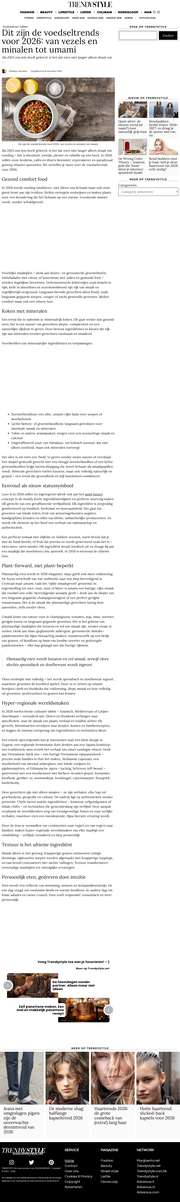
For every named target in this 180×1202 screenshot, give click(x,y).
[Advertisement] (58, 237)
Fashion (27, 12)
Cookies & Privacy (78, 1176)
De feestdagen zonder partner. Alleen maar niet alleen (74, 985)
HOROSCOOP (61, 18)
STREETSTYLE (44, 18)
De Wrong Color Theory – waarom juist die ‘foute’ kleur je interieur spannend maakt (131, 166)
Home (69, 1160)
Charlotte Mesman (18, 71)
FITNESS (29, 18)
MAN (148, 12)
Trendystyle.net (10, 26)
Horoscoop (128, 12)
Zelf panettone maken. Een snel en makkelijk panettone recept (40, 1010)
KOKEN (129, 18)
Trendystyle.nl (147, 1176)
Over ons (72, 1171)
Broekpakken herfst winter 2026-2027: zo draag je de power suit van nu (163, 128)
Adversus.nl (146, 1187)
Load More (58, 1037)
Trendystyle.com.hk (152, 1171)
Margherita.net (148, 1160)
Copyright (72, 1182)
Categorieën (127, 185)
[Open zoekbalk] (154, 12)
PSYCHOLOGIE (147, 18)
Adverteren (73, 1187)
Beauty (46, 12)
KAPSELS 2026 (96, 18)
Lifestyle (66, 12)
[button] (158, 12)
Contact (71, 1166)
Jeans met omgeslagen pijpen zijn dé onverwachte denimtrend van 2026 (22, 1120)
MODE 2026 (78, 18)
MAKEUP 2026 (114, 18)
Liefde (85, 12)
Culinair (104, 12)
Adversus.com (148, 1192)
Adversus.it (145, 1182)
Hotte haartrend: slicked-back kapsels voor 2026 (157, 1113)
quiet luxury (94, 494)
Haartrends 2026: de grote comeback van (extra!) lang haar (111, 1115)
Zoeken (168, 35)
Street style (109, 1171)
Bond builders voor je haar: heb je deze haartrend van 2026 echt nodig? (163, 164)
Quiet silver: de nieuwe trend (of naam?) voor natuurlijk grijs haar (132, 126)
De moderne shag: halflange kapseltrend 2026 (66, 1113)
